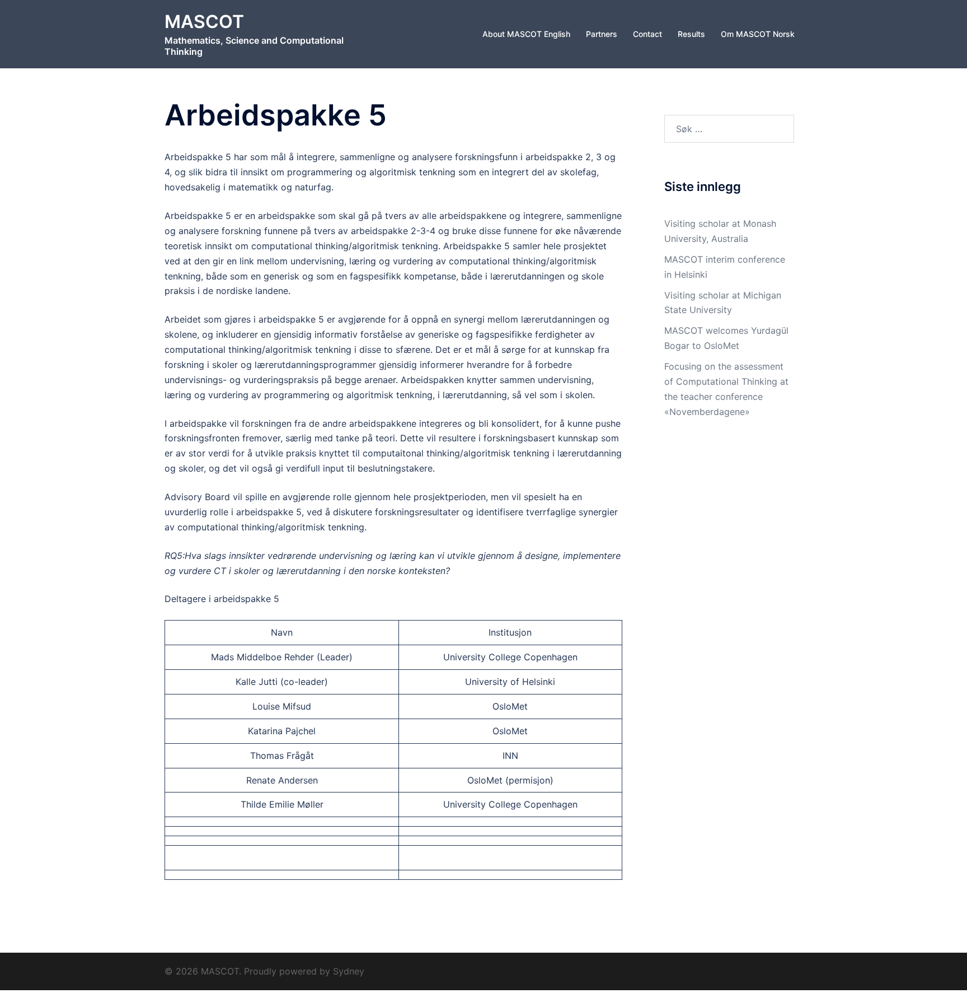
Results (691, 34)
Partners (601, 34)
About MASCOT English (526, 34)
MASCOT (204, 21)
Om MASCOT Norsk (758, 34)
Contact (647, 34)
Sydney (348, 971)
